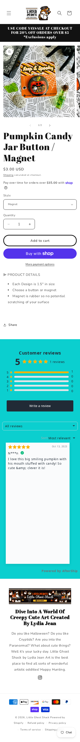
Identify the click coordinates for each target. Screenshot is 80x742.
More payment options (40, 264)
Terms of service (30, 729)
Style (7, 196)
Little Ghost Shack (38, 717)
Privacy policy (57, 723)
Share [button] (12, 325)
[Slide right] (50, 125)
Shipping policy (54, 729)
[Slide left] (30, 125)
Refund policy (36, 723)
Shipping (8, 175)
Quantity (9, 215)
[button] (9, 13)
